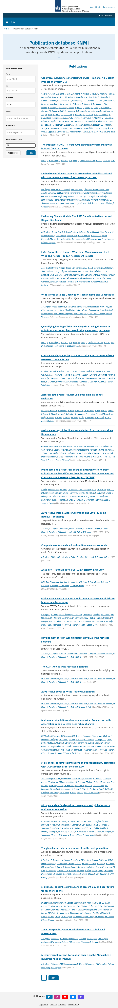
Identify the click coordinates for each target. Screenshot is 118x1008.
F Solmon (54, 835)
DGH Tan (45, 582)
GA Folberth (53, 496)
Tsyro (97, 128)
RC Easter (56, 449)
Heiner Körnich (84, 235)
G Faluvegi (55, 736)
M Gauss (54, 614)
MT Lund (67, 453)
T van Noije (86, 453)
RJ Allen (44, 371)
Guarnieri (105, 107)
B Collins (103, 828)
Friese (71, 107)
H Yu (105, 456)
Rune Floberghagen (98, 281)
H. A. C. (99, 160)
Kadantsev (68, 114)
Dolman (49, 346)
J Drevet (99, 617)
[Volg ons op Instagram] (57, 996)
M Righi (52, 499)
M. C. (113, 160)
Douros (87, 104)
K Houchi (62, 653)
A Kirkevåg (68, 414)
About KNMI (95, 7)
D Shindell (103, 824)
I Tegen (81, 378)
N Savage (65, 624)
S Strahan (74, 624)
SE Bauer (84, 374)
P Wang (87, 456)
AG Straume (86, 532)
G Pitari (44, 749)
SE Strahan (109, 749)
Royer (94, 93)
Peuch (98, 131)
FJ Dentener (77, 614)
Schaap (77, 124)
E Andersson (54, 582)
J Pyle (94, 870)
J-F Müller (111, 746)
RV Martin (54, 789)
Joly (42, 114)
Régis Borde (71, 232)
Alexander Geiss (73, 278)
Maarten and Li (105, 199)
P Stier (81, 417)
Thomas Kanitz (99, 278)
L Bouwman (62, 863)
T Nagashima (89, 496)
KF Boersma (80, 782)
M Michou (106, 371)
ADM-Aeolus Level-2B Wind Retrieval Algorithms (68, 691)
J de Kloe (44, 528)
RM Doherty (79, 742)
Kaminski (89, 114)
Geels (96, 107)
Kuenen (57, 118)
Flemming (62, 107)
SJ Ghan (52, 414)
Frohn (79, 107)
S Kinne (101, 449)
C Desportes (88, 528)
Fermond (44, 97)
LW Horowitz (73, 489)
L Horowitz (102, 374)
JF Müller (90, 831)
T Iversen (59, 414)
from (8, 74)
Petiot (102, 93)
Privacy (53, 1004)
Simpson (96, 124)
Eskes (106, 104)
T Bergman (54, 378)
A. (49, 93)
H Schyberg (54, 942)
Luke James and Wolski (60, 189)
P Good (110, 378)
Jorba (58, 114)
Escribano (97, 104)
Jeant (54, 97)
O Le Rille (74, 585)
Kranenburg (46, 118)
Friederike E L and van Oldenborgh (100, 203)
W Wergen (102, 938)
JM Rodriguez (76, 749)
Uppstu (51, 131)
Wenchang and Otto (78, 203)
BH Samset (52, 410)
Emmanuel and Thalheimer (51, 199)
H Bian (97, 410)
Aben (75, 160)
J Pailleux (82, 938)
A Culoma (64, 942)
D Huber (80, 557)
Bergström (93, 97)
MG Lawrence (97, 621)
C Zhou (64, 460)
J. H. (84, 100)
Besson (61, 93)
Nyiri (53, 121)
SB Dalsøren (89, 493)
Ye (92, 131)
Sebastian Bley (72, 281)
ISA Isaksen (57, 621)
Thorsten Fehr (84, 281)
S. (101, 128)
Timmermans (75, 128)
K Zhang (49, 460)
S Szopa (89, 624)
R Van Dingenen (65, 614)
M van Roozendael (91, 792)
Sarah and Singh (55, 196)
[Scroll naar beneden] (59, 57)
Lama (43, 160)
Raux (111, 121)
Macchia (97, 118)
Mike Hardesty (47, 310)
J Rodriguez (56, 624)
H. (58, 104)
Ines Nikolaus (60, 278)
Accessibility (73, 1004)
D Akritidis (60, 381)
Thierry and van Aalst (89, 199)
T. (94, 128)
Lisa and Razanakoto (71, 199)
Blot (68, 93)
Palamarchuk (89, 121)
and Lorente (71, 346)
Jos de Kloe (86, 268)
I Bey (86, 617)
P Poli (90, 582)
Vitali (86, 131)
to (7, 85)
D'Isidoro (108, 100)
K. (86, 111)
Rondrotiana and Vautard (80, 193)
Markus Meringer (108, 274)
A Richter (106, 789)
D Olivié (88, 371)
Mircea (44, 121)
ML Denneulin (99, 653)
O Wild (95, 624)
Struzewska (55, 128)
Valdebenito (61, 131)
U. (91, 111)
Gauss (87, 107)
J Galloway (62, 831)
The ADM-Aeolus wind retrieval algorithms (64, 666)
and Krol (106, 160)
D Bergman (79, 828)
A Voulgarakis (53, 489)
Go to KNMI (106, 15)
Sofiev (106, 124)
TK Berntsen (89, 410)
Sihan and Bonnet (48, 203)
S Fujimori (109, 381)
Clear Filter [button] (13, 152)
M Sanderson (46, 874)
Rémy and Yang (62, 203)
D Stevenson (89, 499)
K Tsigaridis (75, 374)
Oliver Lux (54, 274)
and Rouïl (111, 131)
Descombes (64, 104)
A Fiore (51, 867)
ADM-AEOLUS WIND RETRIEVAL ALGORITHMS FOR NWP (72, 570)
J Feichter (64, 449)
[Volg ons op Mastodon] (81, 996)
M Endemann (74, 942)
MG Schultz (105, 614)
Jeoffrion (106, 111)
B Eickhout (78, 821)
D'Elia (99, 100)
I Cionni (71, 493)
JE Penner (50, 417)
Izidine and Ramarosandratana (96, 189)
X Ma (79, 453)
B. (42, 124)
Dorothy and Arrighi (87, 196)
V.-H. (104, 131)
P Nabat (60, 371)
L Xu (100, 456)
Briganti (53, 100)
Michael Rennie (56, 239)
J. (74, 97)
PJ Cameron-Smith (60, 493)
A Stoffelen (53, 528)
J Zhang (48, 374)
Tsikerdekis (88, 128)
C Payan (97, 528)
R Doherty (99, 493)
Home (6, 28)
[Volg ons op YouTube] (65, 996)
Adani (62, 97)
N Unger (58, 753)
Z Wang (94, 456)
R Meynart (94, 942)
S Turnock (52, 371)
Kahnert (78, 114)
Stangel (44, 128)
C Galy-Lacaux (86, 824)
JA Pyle (61, 749)
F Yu (107, 417)
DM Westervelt (91, 378)
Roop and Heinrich (70, 196)
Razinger (47, 124)
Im (89, 111)
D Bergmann (46, 493)
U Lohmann (80, 371)
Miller (110, 93)
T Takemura (57, 374)
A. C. (69, 100)
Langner (77, 118)
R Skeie (70, 499)
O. (50, 97)
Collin (52, 93)
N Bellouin (79, 410)
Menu (12, 21)
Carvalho (63, 100)
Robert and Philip (98, 193)
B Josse (62, 496)
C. (114, 93)
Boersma (64, 160)
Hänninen (71, 111)
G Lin (88, 414)
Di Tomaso (77, 104)
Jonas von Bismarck (58, 281)
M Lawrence (74, 824)
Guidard (76, 93)
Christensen (76, 100)
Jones (50, 114)
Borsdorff (60, 346)
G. (56, 93)
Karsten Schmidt (48, 278)
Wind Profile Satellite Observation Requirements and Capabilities (77, 294)
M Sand (44, 410)
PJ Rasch (103, 453)
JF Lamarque (86, 621)
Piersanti (101, 121)
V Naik (110, 374)
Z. (95, 131)
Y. (57, 107)
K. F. (70, 160)
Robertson (59, 124)
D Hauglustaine (82, 449)
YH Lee (68, 496)
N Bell (72, 828)
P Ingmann (84, 942)
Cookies (62, 1004)
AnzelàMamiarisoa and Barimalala (55, 193)
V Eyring (107, 493)
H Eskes (106, 617)
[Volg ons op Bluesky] (73, 996)
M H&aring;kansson (68, 964)
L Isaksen (78, 528)
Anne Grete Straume (105, 239)
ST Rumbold (61, 499)
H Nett (70, 532)
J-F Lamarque (65, 378)
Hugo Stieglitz (61, 271)
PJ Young (110, 489)
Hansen (81, 111)
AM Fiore (63, 489)
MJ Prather (101, 489)
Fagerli (44, 107)
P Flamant (62, 532)
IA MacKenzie (77, 496)
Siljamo (87, 124)
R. (99, 97)
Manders (107, 118)
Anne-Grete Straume (49, 268)
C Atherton (64, 828)
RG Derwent (68, 742)
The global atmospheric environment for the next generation (74, 848)
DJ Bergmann (77, 617)
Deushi (84, 381)
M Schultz (72, 835)
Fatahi (53, 107)
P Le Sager (102, 378)
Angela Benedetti (58, 232)
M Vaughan (56, 967)
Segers (68, 124)
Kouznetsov (103, 114)
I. (102, 100)
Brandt (44, 100)
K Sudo (105, 499)
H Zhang (50, 421)
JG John (101, 381)
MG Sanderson (88, 749)
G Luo (98, 414)
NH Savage (99, 749)
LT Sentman (92, 381)
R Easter (44, 414)
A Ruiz (111, 453)
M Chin (104, 410)
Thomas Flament (48, 271)
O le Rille (76, 532)
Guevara (44, 111)
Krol (112, 342)
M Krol (77, 621)
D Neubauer (69, 371)
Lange (65, 118)
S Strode (98, 499)
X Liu (93, 414)
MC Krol (75, 736)
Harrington (45, 189)
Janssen (96, 111)
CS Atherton (66, 617)
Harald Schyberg (89, 239)
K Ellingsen (45, 614)
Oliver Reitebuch (95, 271)
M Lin (94, 489)
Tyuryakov (107, 128)
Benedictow (80, 97)
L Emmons (92, 374)
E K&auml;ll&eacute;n (69, 938)
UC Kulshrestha (62, 824)
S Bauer (71, 410)
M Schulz (66, 374)
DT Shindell (78, 499)
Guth (62, 111)
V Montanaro (100, 746)
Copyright (43, 1004)
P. (91, 124)
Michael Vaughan (48, 242)
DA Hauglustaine (54, 746)
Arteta (70, 97)
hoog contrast (109, 7)
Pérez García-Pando (73, 121)
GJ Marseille (63, 528)
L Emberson (87, 614)
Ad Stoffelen (46, 232)
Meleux (86, 93)
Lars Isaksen (61, 235)
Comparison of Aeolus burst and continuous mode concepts (74, 545)
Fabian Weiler (78, 274)
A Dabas (104, 528)
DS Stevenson (65, 736)
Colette (44, 93)
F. (65, 93)
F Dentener (45, 821)
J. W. (96, 114)
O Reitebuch (52, 532)
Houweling (53, 160)
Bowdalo (104, 97)
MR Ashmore (55, 617)
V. (81, 93)
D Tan (71, 528)
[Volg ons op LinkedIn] (49, 996)
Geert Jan (45, 206)
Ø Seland (66, 417)
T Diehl (110, 410)
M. (66, 97)
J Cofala (50, 742)
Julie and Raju (101, 196)
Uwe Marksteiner (65, 274)
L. (83, 107)
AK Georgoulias (71, 381)
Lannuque (87, 118)
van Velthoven (75, 131)
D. (109, 97)
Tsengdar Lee (96, 235)
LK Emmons (85, 736)
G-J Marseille (97, 268)
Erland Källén (72, 235)
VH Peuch (80, 870)
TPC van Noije (68, 753)
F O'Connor (50, 381)
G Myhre (104, 414)
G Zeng (50, 503)
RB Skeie (74, 417)
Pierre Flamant (93, 232)
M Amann (79, 739)
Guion (54, 111)
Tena (65, 128)
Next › (53, 977)
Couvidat (90, 100)
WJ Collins (45, 385)
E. (71, 93)
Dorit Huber (83, 271)
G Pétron (106, 736)
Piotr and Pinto (77, 189)
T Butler (92, 617)
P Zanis (74, 378)
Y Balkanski (62, 410)
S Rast (48, 624)
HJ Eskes (95, 742)
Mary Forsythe (106, 232)
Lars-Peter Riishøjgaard (72, 239)
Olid (59, 121)
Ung (43, 131)
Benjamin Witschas (92, 274)
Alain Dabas (81, 232)
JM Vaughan (92, 938)
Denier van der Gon (49, 104)
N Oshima (97, 371)
